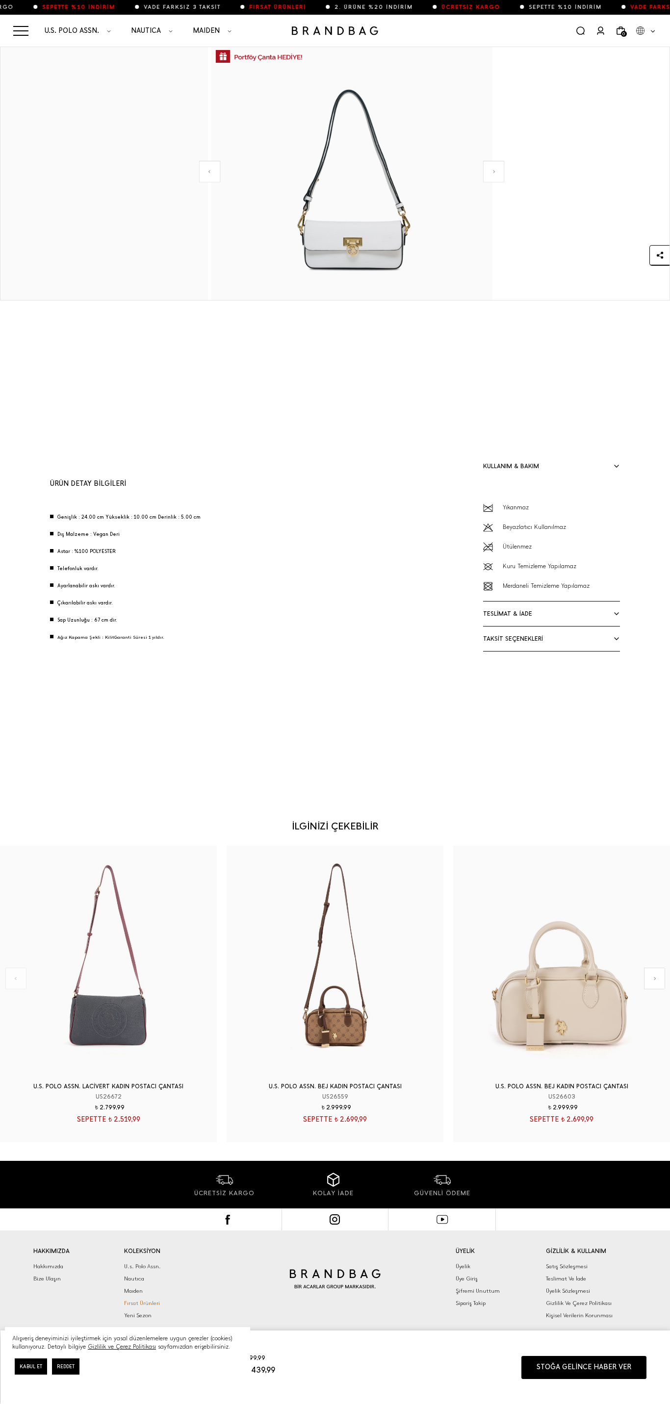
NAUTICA (146, 30)
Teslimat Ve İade (566, 1279)
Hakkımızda (48, 1266)
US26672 (109, 1096)
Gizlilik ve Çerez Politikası (122, 1346)
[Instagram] (335, 1219)
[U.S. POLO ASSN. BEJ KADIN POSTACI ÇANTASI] (335, 964)
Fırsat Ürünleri (142, 1303)
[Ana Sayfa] (335, 31)
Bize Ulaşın (47, 1279)
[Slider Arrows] (210, 171)
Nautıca (134, 1279)
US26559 (335, 1096)
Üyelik (463, 1266)
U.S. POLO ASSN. (72, 30)
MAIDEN (206, 30)
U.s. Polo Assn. (142, 1266)
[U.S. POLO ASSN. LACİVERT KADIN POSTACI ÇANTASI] (108, 964)
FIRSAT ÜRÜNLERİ (263, 7)
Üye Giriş (467, 1279)
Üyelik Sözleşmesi (568, 1291)
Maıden (133, 1291)
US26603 (561, 1096)
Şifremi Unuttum (478, 1291)
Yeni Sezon (138, 1315)
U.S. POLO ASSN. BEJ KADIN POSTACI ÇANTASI (335, 1086)
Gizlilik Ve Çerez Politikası (579, 1303)
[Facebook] (228, 1219)
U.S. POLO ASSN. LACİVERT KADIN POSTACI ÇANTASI (108, 1086)
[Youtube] (442, 1219)
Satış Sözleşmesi (567, 1266)
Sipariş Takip (471, 1303)
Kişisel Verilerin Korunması (579, 1315)
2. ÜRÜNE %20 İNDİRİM (360, 7)
